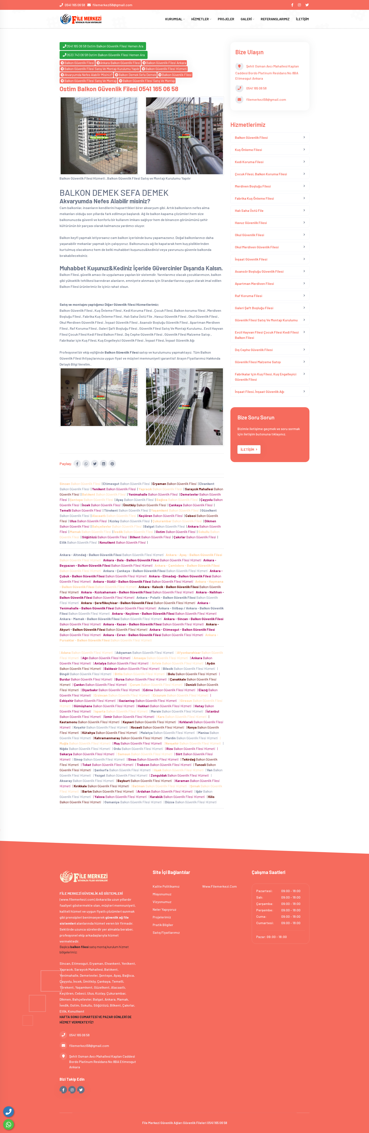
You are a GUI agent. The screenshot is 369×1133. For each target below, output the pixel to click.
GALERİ (246, 19)
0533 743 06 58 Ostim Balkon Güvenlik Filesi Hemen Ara (106, 55)
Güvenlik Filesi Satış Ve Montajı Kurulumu (266, 320)
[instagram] (300, 4)
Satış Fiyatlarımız (166, 932)
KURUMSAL (174, 19)
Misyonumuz (162, 894)
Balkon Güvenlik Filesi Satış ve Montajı (90, 81)
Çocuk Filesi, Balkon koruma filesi (261, 174)
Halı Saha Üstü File (249, 210)
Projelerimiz (162, 917)
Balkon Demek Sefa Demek (137, 75)
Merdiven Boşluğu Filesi (253, 186)
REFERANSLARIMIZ (275, 19)
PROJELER (226, 19)
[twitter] (307, 4)
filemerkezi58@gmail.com (112, 5)
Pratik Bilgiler (163, 925)
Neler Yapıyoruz (164, 909)
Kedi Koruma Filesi (249, 162)
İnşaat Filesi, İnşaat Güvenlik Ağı (259, 391)
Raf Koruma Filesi (248, 296)
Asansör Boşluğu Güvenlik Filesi (259, 271)
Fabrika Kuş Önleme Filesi (254, 198)
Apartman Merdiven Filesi (254, 283)
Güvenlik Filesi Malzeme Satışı (258, 362)
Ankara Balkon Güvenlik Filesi (120, 63)
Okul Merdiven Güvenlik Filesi (257, 247)
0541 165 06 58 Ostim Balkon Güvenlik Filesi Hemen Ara (105, 46)
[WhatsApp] (8, 1124)
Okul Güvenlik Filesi (249, 235)
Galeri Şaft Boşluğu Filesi (254, 308)
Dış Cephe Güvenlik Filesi (254, 350)
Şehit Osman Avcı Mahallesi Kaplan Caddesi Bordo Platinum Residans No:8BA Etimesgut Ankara (102, 1061)
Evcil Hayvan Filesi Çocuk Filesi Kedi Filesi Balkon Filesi (267, 335)
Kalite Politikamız (166, 886)
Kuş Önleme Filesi (248, 150)
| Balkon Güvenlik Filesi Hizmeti (87, 652)
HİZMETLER (200, 19)
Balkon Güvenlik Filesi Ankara (166, 63)
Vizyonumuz (162, 902)
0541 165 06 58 (75, 5)
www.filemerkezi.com (219, 886)
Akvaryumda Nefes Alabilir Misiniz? (88, 75)
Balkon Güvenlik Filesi (79, 63)
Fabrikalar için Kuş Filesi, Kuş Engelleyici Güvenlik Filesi (265, 376)
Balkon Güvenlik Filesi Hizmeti (166, 69)
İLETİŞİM (302, 19)
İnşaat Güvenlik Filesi (251, 259)
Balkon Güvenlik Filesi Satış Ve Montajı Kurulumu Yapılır (101, 69)
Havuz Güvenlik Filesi (251, 223)
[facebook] (292, 4)
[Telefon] (8, 1111)
